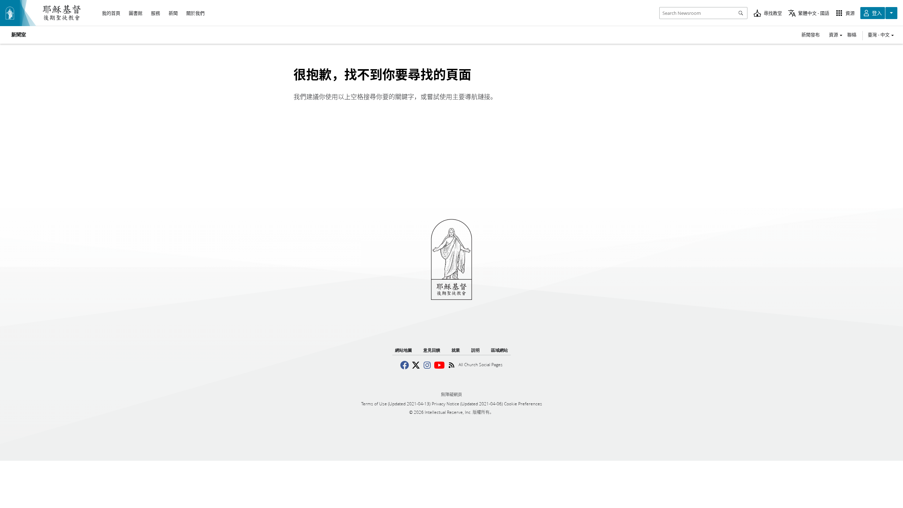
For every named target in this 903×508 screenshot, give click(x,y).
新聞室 (18, 34)
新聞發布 (810, 34)
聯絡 (851, 34)
